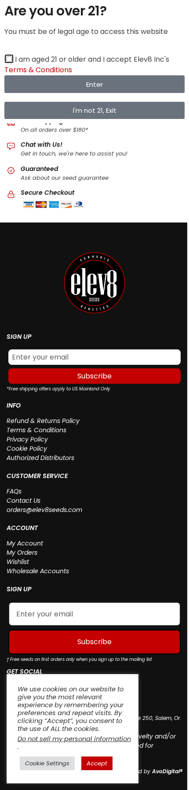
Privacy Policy (27, 439)
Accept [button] (97, 763)
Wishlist (18, 561)
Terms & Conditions (36, 430)
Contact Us (23, 500)
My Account (25, 543)
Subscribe (94, 376)
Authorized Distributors (40, 457)
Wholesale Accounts (38, 571)
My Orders (22, 552)
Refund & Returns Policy (43, 420)
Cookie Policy (27, 448)
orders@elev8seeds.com (44, 509)
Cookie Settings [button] (47, 763)
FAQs (14, 491)
